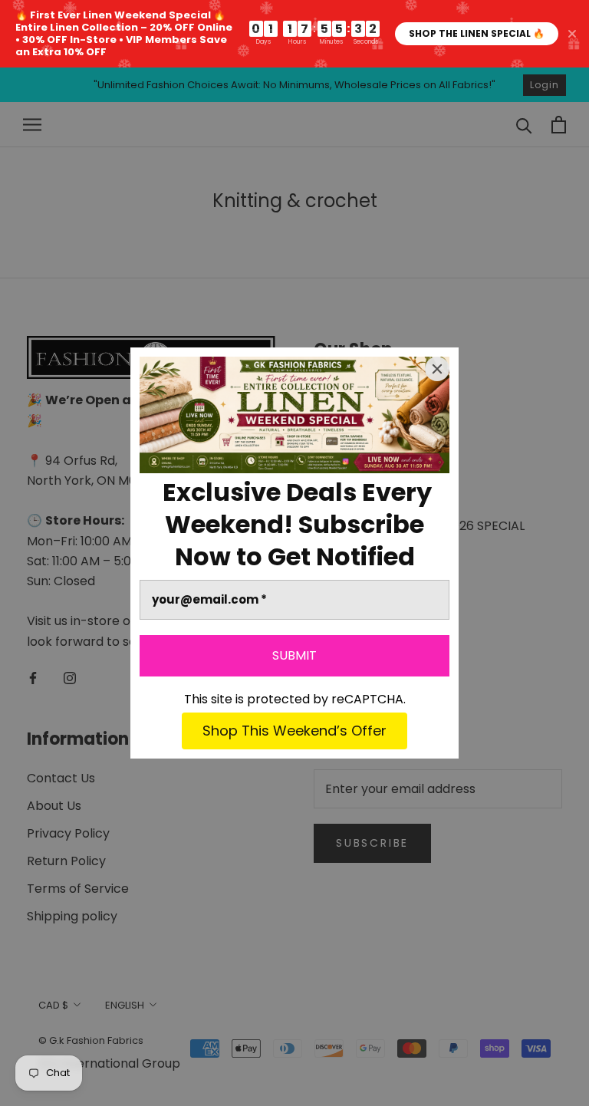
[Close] (437, 369)
